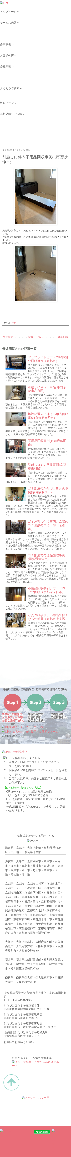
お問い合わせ (8, 95)
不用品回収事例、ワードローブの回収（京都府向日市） (48, 590)
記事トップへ (35, 337)
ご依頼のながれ (9, 73)
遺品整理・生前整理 (12, 26)
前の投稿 (63, 337)
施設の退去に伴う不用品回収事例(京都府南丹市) (48, 416)
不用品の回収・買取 (12, 29)
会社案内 (5, 70)
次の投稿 (8, 337)
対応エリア (7, 77)
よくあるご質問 (9, 91)
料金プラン (7, 106)
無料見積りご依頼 (11, 117)
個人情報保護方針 (11, 80)
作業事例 (5, 48)
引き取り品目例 (9, 37)
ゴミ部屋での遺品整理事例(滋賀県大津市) (46, 557)
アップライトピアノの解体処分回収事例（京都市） (48, 359)
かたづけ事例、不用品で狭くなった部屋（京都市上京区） (48, 617)
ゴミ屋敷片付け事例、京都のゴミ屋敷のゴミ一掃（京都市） (48, 525)
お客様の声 (7, 59)
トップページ (8, 15)
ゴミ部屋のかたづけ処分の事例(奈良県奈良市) (48, 490)
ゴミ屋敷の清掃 (9, 33)
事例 (14, 323)
